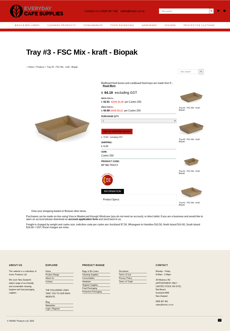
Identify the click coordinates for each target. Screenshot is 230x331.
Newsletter (50, 305)
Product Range (52, 274)
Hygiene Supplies (90, 285)
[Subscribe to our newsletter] (219, 320)
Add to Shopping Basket (117, 131)
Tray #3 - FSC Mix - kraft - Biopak (62, 67)
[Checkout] (224, 10)
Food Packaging (122, 25)
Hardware (149, 25)
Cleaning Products (61, 25)
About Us (50, 278)
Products (40, 67)
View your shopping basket (46, 211)
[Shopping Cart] (219, 11)
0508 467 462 (109, 11)
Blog (48, 302)
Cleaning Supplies (90, 274)
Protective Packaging (92, 292)
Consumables (93, 25)
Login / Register (53, 309)
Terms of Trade (126, 281)
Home (31, 67)
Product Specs (111, 199)
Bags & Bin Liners (27, 25)
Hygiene (170, 25)
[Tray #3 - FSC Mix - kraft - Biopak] (62, 153)
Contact (49, 281)
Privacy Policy (125, 278)
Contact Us (92, 11)
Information (112, 191)
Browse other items (75, 211)
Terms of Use (125, 274)
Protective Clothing (199, 25)
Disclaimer (123, 271)
